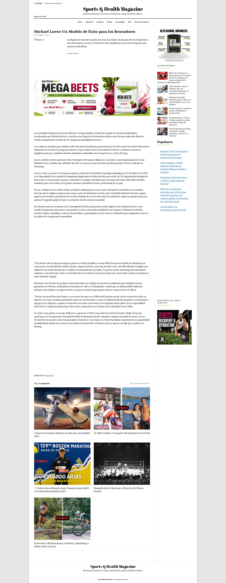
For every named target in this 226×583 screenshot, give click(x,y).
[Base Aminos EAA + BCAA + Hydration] (174, 327)
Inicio (80, 22)
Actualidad (120, 22)
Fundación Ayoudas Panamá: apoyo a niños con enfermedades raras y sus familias (180, 101)
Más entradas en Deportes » (140, 383)
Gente (109, 22)
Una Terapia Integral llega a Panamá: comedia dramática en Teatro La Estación (180, 132)
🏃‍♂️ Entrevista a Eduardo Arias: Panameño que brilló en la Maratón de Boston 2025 (61, 489)
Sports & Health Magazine (113, 8)
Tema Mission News (105, 579)
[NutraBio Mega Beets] (92, 115)
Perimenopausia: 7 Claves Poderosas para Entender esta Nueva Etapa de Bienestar (179, 121)
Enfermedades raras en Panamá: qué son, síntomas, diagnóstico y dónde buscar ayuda (179, 90)
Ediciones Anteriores (53, 3)
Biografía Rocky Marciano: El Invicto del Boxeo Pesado (119, 489)
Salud (99, 22)
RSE (129, 22)
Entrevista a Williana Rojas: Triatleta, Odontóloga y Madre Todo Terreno (61, 545)
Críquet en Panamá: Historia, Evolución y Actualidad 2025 (62, 434)
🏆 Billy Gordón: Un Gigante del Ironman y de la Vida (122, 433)
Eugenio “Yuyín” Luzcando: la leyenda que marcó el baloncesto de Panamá (174, 154)
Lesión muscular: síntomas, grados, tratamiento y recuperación (180, 110)
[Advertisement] (92, 239)
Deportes (89, 22)
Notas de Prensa (141, 22)
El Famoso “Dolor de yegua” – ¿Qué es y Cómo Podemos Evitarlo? (174, 180)
